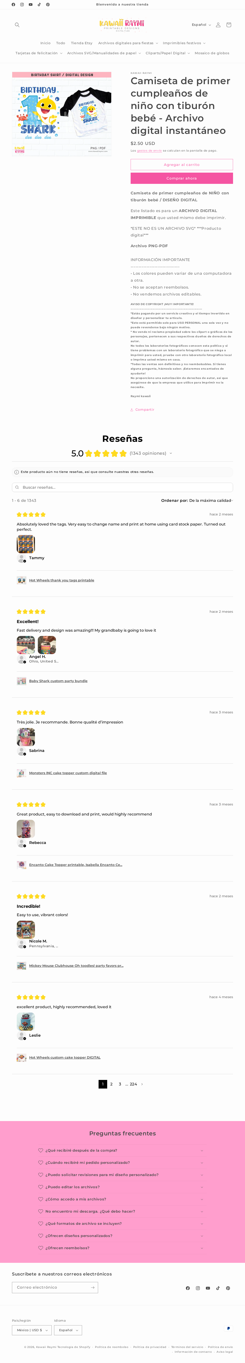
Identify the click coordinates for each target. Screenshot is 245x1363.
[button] (17, 25)
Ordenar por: (174, 500)
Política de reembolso (111, 1347)
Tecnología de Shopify (73, 1347)
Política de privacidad (150, 1347)
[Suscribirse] (92, 1287)
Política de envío (220, 1347)
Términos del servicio (187, 1347)
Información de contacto (193, 1351)
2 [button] (111, 1084)
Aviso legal (225, 1351)
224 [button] (133, 1084)
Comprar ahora (182, 178)
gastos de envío (149, 150)
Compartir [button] (144, 409)
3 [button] (120, 1084)
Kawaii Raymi (46, 1347)
